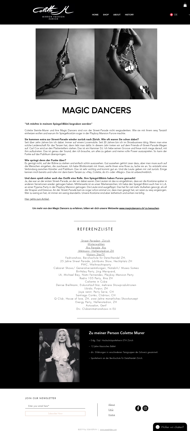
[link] (185, 5)
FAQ (111, 409)
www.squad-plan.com (108, 429)
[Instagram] (145, 408)
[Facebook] (138, 408)
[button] (129, 15)
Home (112, 414)
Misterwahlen (96, 244)
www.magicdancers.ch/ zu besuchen (139, 208)
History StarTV (96, 254)
